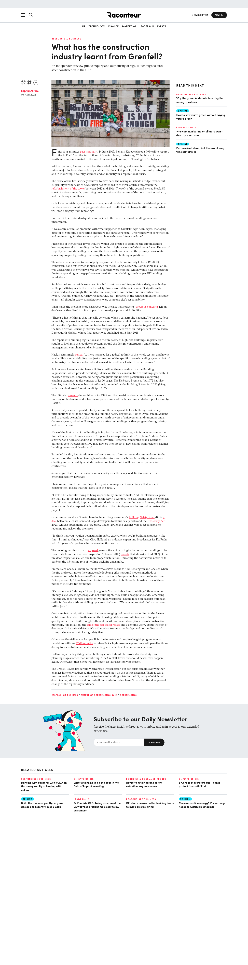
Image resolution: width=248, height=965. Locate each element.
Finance (113, 26)
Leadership (147, 26)
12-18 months (84, 643)
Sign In (219, 15)
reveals (125, 554)
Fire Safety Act (156, 521)
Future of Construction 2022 (99, 695)
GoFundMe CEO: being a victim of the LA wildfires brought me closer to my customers (97, 806)
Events (161, 26)
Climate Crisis (186, 127)
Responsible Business (66, 38)
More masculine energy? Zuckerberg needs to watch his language (202, 804)
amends (73, 395)
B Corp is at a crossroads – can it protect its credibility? (199, 784)
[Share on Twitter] (23, 82)
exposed (93, 550)
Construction (128, 695)
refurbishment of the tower (68, 188)
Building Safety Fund (142, 517)
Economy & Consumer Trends (146, 779)
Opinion (183, 111)
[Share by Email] (36, 82)
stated (78, 355)
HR (83, 26)
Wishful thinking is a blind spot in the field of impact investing (96, 784)
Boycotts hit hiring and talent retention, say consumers (144, 784)
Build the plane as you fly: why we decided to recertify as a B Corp (42, 804)
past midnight (88, 152)
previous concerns (147, 307)
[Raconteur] (124, 15)
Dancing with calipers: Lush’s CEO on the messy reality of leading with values (44, 786)
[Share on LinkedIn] (29, 82)
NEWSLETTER (200, 15)
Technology (97, 26)
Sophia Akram (30, 90)
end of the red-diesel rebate (103, 625)
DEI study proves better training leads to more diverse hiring (150, 804)
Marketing (129, 26)
